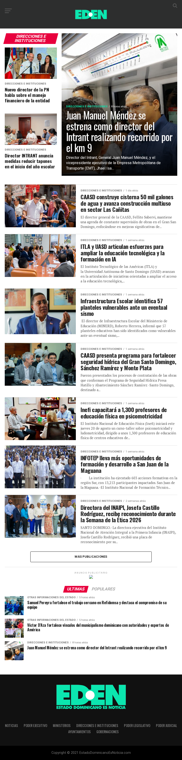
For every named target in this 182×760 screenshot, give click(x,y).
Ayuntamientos (79, 731)
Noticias (11, 725)
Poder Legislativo (137, 725)
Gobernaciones (107, 731)
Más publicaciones (91, 556)
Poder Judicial (166, 725)
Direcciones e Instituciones (97, 725)
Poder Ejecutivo (35, 725)
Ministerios (62, 725)
